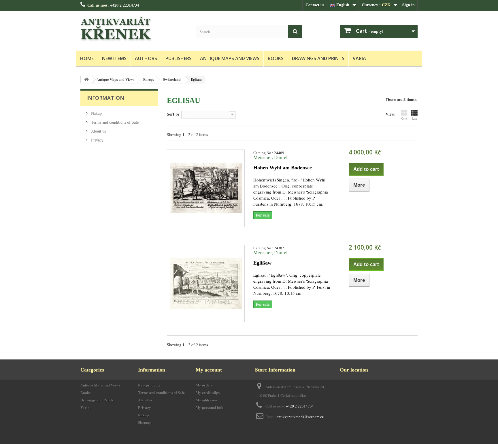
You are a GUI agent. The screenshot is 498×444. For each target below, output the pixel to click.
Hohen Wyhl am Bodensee (282, 168)
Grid (404, 118)
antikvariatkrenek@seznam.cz (300, 416)
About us (98, 131)
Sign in (408, 5)
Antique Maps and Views (229, 58)
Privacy (96, 140)
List (414, 118)
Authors (146, 58)
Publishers (178, 58)
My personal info (209, 407)
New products (149, 385)
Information (105, 97)
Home (87, 58)
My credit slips (208, 392)
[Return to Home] (86, 79)
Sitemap (144, 422)
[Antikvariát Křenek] (133, 29)
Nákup (96, 113)
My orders (204, 385)
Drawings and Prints (318, 58)
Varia (359, 58)
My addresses (207, 400)
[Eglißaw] (206, 283)
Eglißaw (262, 263)
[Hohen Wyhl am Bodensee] (206, 188)
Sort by (173, 114)
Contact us (314, 5)
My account (209, 370)
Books (276, 58)
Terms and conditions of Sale (114, 122)
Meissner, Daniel (270, 157)
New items (114, 58)
